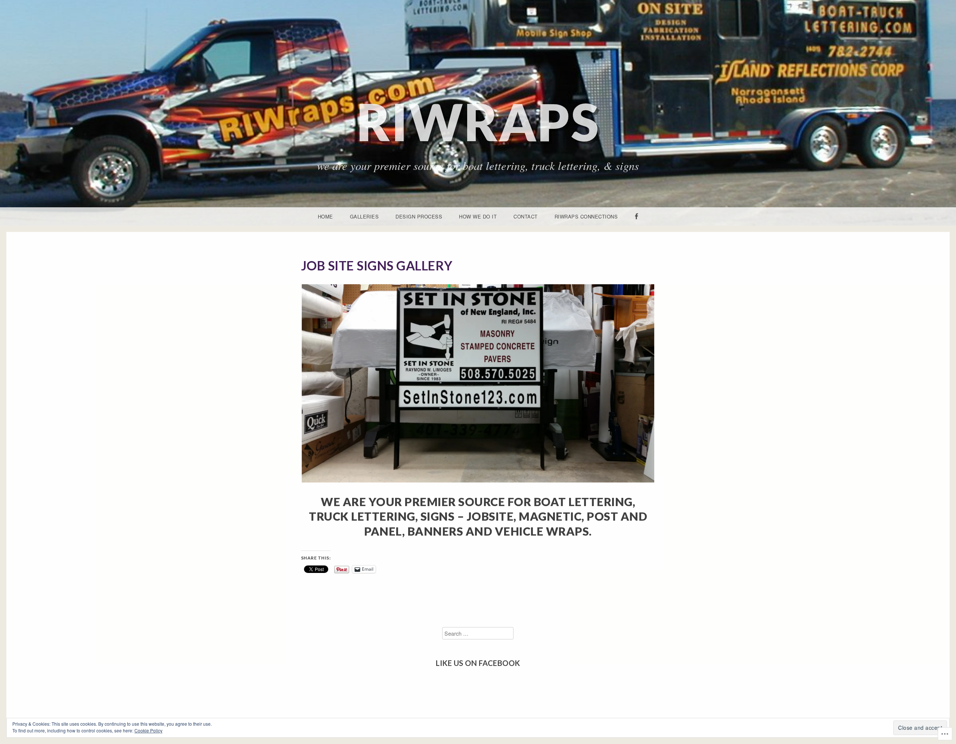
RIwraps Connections (586, 216)
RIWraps (478, 121)
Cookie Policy (148, 730)
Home (325, 216)
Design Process (418, 216)
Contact (525, 216)
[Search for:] (477, 633)
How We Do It (478, 216)
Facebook (636, 225)
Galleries (364, 216)
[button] (478, 383)
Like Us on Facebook (478, 662)
